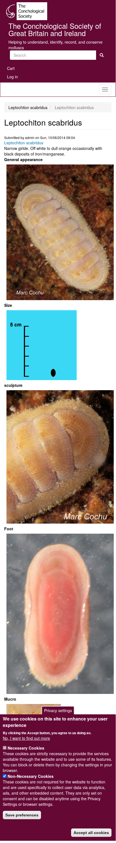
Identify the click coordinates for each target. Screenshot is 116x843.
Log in (12, 76)
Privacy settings (58, 710)
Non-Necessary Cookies (31, 776)
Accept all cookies (91, 832)
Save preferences (21, 815)
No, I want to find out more (26, 738)
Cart (11, 68)
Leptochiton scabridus (23, 142)
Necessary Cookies (26, 748)
